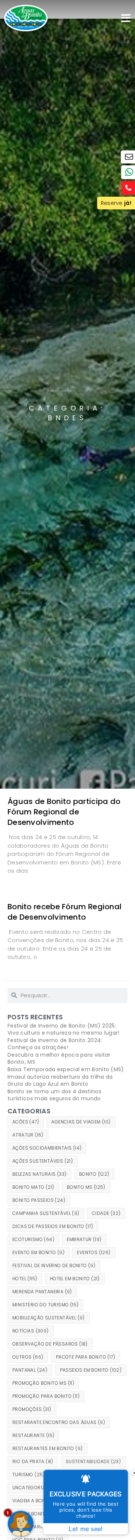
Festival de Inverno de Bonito (53, 1265)
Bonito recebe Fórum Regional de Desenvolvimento (65, 911)
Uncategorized (36, 1487)
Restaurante (33, 1435)
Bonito (94, 1174)
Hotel (24, 1278)
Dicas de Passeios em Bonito (52, 1226)
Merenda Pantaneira (42, 1291)
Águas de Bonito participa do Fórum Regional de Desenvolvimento (64, 811)
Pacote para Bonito (85, 1357)
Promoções (31, 1409)
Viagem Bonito (35, 1514)
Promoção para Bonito (46, 1396)
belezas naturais (39, 1174)
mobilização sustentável (48, 1318)
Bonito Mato (33, 1187)
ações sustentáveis (42, 1161)
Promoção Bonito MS (43, 1383)
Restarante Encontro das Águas (58, 1422)
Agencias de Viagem (80, 1122)
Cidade (106, 1213)
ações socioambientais (46, 1148)
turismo (28, 1474)
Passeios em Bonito (91, 1370)
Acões (25, 1122)
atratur (28, 1135)
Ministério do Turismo (45, 1304)
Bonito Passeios (38, 1200)
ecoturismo (33, 1239)
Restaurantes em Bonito (47, 1448)
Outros (27, 1357)
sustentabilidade (93, 1461)
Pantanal (29, 1370)
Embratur (84, 1239)
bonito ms (86, 1187)
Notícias (30, 1331)
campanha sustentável (46, 1213)
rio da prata (32, 1461)
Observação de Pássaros (50, 1344)
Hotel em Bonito (75, 1278)
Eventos (93, 1252)
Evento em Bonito (38, 1252)
